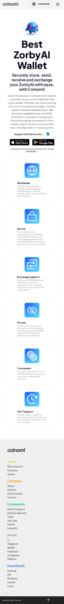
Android (11, 571)
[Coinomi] (10, 5)
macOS (11, 582)
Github (11, 524)
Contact (11, 497)
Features (12, 470)
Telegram (12, 544)
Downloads (16, 566)
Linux (10, 586)
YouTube (12, 520)
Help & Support (16, 509)
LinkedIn (12, 528)
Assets (11, 474)
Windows (12, 578)
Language (44, 4)
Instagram (13, 555)
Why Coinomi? (15, 466)
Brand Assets (14, 493)
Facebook (12, 551)
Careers (11, 490)
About (10, 486)
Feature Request (16, 513)
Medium (12, 559)
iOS (9, 574)
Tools (10, 516)
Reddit (11, 547)
